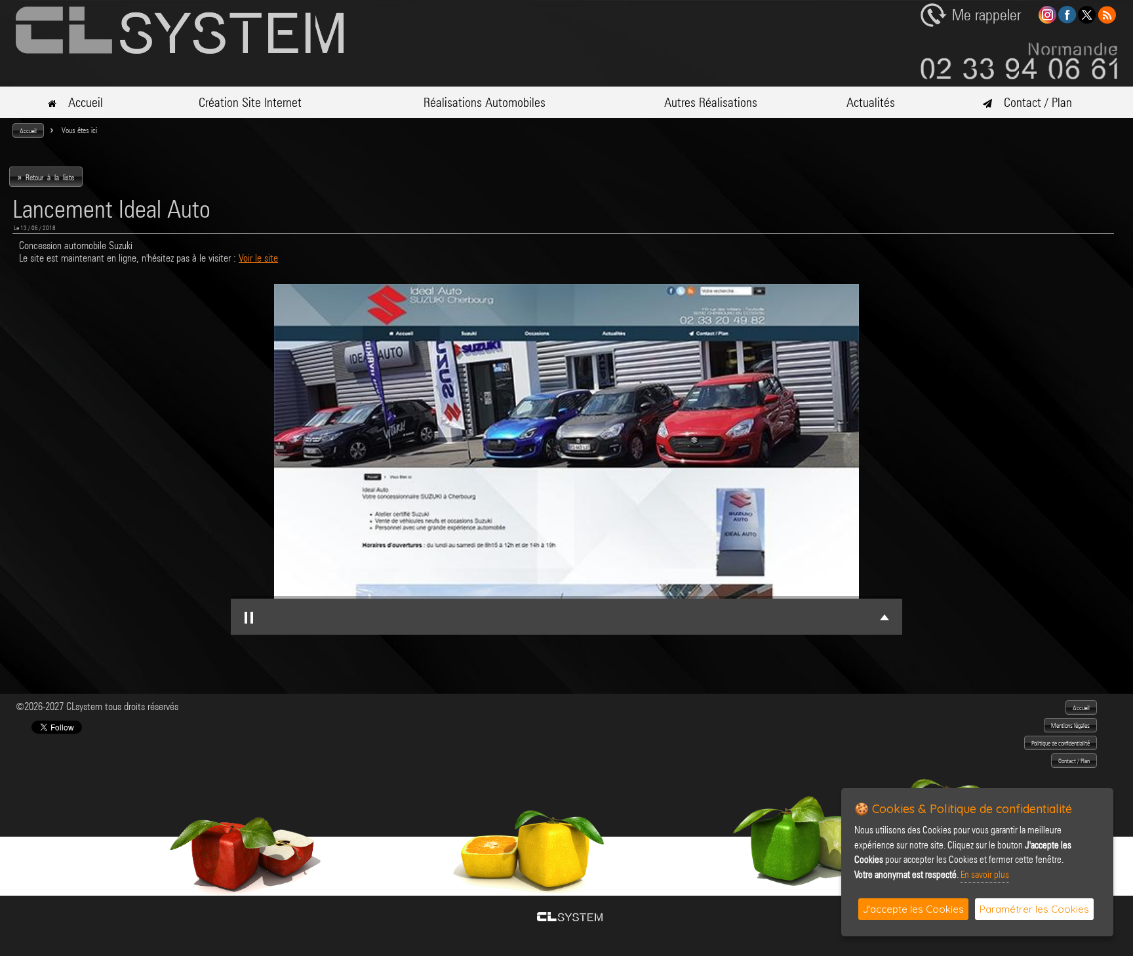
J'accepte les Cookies (913, 909)
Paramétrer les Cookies (1034, 909)
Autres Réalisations (710, 102)
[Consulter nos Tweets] (1087, 20)
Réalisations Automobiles (485, 102)
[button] (28, 130)
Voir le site (258, 258)
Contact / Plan (1032, 102)
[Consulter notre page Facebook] (1067, 20)
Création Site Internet (250, 102)
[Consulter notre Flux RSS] (1107, 20)
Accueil (79, 102)
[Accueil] (180, 50)
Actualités (870, 102)
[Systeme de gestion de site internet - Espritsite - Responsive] (570, 917)
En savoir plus (985, 875)
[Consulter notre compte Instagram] (1047, 20)
